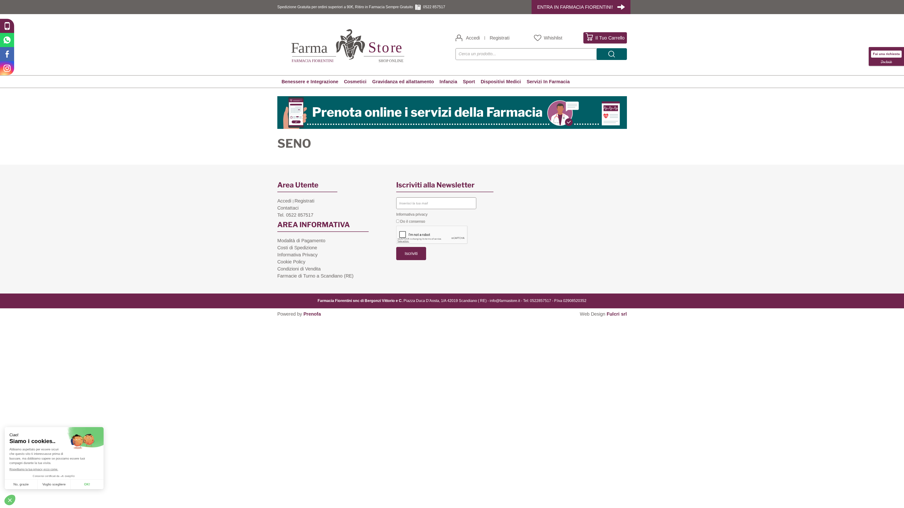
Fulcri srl (617, 314)
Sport (469, 81)
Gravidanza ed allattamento (403, 81)
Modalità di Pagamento (301, 240)
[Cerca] (612, 54)
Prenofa (312, 314)
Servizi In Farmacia (548, 81)
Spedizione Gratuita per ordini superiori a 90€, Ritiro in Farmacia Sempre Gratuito (345, 7)
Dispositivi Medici (501, 81)
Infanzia (448, 81)
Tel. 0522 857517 (295, 215)
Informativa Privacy (297, 254)
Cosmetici (355, 81)
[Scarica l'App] (7, 26)
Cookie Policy (291, 261)
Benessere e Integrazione (310, 81)
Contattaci (288, 207)
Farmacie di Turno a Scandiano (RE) (315, 275)
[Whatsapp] (7, 40)
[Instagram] (7, 68)
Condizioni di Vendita (299, 268)
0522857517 (540, 301)
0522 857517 (434, 7)
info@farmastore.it (505, 301)
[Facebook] (7, 54)
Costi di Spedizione (297, 247)
